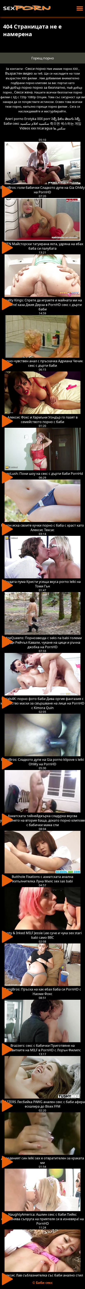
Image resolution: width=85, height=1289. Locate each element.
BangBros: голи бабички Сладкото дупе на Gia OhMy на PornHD (42, 189)
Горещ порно (42, 58)
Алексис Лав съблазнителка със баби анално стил (42, 1275)
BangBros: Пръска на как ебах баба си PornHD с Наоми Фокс (42, 991)
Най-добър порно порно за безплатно (34, 87)
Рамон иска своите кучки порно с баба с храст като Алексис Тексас (42, 527)
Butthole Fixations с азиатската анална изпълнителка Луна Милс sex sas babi (42, 878)
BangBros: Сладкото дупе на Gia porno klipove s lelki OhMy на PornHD (42, 761)
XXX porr (44, 118)
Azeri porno (14, 118)
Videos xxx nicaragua (36, 128)
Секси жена (23, 92)
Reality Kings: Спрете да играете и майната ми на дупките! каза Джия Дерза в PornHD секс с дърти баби (42, 304)
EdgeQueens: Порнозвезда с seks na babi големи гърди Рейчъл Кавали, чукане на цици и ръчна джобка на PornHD (42, 642)
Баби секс (11, 123)
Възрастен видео (19, 73)
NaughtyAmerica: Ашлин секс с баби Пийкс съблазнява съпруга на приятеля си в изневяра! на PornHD (42, 1219)
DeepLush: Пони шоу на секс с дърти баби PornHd (42, 473)
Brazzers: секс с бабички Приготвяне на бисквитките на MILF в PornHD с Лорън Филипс (42, 1047)
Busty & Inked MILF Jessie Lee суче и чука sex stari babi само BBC (42, 935)
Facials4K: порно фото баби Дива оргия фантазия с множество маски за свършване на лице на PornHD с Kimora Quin (42, 703)
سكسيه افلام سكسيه (34, 123)
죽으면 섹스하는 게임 (65, 123)
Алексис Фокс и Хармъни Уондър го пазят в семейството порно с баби (42, 419)
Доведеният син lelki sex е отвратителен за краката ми (42, 1160)
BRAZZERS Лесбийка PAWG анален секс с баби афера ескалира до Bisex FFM (42, 1104)
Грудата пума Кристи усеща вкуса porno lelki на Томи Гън (42, 583)
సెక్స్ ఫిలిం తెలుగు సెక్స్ (65, 118)
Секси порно (35, 68)
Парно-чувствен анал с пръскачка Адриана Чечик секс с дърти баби (42, 363)
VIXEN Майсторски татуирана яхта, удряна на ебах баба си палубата (42, 246)
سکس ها (59, 128)
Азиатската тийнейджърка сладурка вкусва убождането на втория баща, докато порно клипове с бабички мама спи (42, 820)
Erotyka (30, 118)
